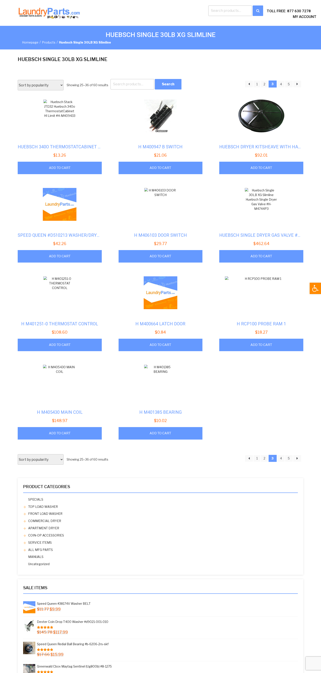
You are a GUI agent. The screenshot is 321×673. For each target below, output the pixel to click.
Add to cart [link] (60, 168)
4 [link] (281, 84)
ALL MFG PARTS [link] (40, 550)
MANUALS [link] (35, 557)
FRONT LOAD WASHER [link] (45, 513)
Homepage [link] (30, 42)
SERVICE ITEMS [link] (40, 542)
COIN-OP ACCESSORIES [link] (46, 535)
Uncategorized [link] (39, 564)
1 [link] (257, 84)
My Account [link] (304, 16)
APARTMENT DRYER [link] (43, 528)
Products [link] (48, 42)
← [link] (249, 84)
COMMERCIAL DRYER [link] (44, 521)
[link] (315, 288)
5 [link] (289, 84)
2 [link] (264, 84)
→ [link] (297, 84)
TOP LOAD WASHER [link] (43, 506)
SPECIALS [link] (35, 499)
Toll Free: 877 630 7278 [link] (289, 11)
